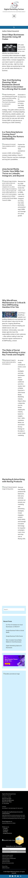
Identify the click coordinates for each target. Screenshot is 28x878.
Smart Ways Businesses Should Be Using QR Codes (13, 37)
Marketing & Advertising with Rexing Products (13, 480)
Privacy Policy (5, 866)
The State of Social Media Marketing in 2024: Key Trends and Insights (14, 352)
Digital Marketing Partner (14, 9)
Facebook (5, 830)
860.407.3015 (5, 798)
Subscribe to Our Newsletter (14, 846)
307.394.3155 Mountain (8, 800)
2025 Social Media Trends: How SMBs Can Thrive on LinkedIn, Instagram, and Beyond (13, 172)
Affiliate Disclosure (5, 867)
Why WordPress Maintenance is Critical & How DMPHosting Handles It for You (13, 303)
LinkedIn (5, 828)
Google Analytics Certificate (7, 856)
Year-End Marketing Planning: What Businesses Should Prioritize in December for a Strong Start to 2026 (14, 84)
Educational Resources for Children (8, 823)
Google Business (7, 833)
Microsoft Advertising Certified (8, 863)
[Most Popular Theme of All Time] (14, 660)
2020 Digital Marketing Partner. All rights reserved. (14, 872)
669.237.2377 (5, 802)
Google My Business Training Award (9, 858)
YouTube (5, 831)
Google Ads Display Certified (7, 855)
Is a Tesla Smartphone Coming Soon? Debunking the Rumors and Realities (13, 135)
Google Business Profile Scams (14, 636)
